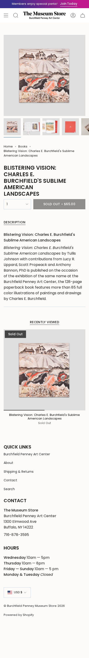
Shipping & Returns (19, 471)
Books (22, 146)
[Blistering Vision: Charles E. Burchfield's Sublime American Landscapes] (44, 369)
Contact (10, 480)
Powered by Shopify (19, 615)
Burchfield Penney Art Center (27, 454)
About (8, 462)
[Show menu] (5, 15)
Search (9, 489)
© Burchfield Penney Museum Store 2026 (34, 606)
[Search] (16, 15)
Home (8, 146)
